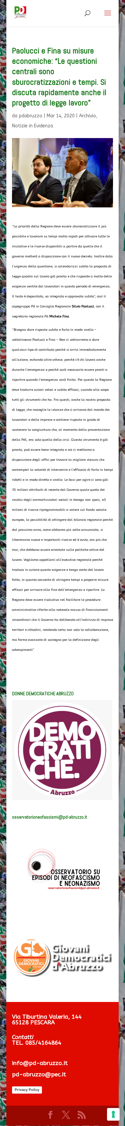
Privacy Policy (27, 1089)
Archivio (87, 116)
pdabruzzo (30, 116)
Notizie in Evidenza (32, 126)
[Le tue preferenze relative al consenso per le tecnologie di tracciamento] (113, 1114)
